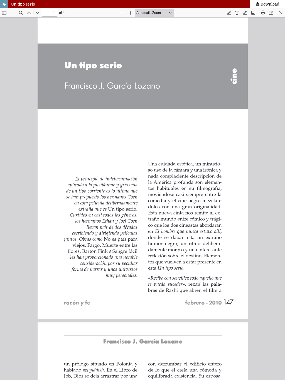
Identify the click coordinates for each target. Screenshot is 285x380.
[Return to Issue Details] (4, 4)
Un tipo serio (23, 4)
